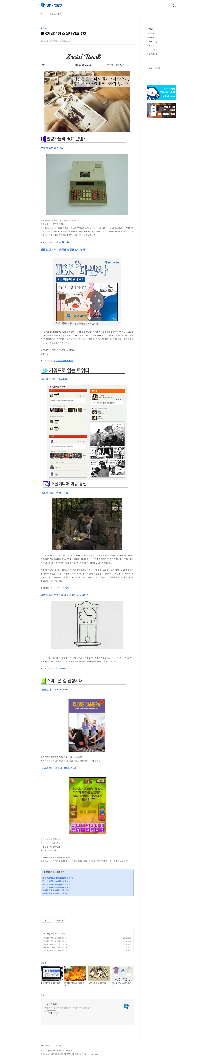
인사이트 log (152, 41)
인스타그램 (155, 77)
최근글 (149, 67)
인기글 (157, 67)
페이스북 (149, 77)
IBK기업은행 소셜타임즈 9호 (54, 938)
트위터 (161, 77)
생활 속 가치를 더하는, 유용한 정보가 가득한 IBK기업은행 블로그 (69, 1007)
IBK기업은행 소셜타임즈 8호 (54, 941)
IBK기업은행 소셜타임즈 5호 (54, 947)
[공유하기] (48, 920)
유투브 (167, 77)
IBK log (47, 933)
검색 (168, 5)
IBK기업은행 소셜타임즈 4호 (54, 950)
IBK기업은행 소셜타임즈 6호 (54, 944)
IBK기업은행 (51, 1004)
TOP (174, 1047)
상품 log (150, 37)
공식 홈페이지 (45, 1046)
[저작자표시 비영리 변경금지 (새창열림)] (68, 921)
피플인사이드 (152, 54)
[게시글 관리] (51, 920)
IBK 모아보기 (55, 13)
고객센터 (58, 1046)
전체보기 (150, 29)
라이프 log (151, 33)
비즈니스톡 (151, 49)
